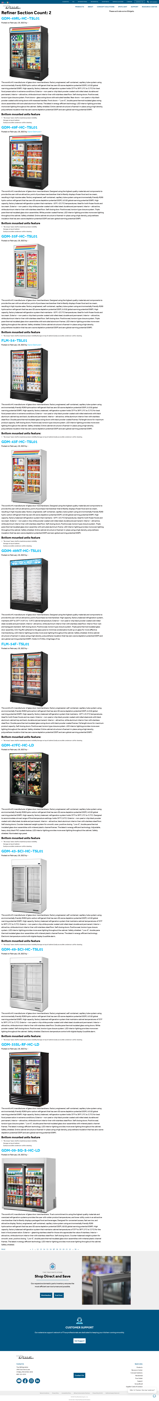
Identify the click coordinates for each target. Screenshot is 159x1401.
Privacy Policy (55, 1393)
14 (44, 1249)
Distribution (46, 1295)
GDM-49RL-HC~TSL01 (20, 18)
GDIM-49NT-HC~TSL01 (21, 550)
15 (47, 1249)
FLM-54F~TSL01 (15, 644)
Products (79, 7)
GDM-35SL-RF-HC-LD (20, 1044)
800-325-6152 (21, 1374)
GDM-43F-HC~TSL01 (19, 441)
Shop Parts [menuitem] (105, 1)
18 (57, 1249)
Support (134, 7)
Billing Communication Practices (82, 1393)
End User (59, 1295)
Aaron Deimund (34, 132)
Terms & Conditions (44, 1393)
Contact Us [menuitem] (140, 1)
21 (67, 1249)
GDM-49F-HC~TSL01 (19, 127)
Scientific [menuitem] (65, 1)
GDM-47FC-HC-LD (17, 745)
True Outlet (139, 1378)
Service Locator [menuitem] (118, 1)
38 (75, 1249)
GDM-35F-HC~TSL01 (19, 236)
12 (38, 1249)
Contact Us (79, 1375)
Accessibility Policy (66, 1393)
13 (41, 1249)
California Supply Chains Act (112, 1393)
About (90, 7)
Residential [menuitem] (94, 1)
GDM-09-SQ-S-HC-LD (20, 1150)
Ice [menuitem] (73, 1)
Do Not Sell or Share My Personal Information (79, 1399)
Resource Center (149, 7)
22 (70, 1249)
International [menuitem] (82, 1)
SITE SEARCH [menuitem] (153, 2)
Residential (139, 1375)
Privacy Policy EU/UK (98, 1393)
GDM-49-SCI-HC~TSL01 (22, 949)
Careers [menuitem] (129, 1)
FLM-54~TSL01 (14, 340)
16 (51, 1249)
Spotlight (122, 7)
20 (63, 1249)
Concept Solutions (105, 7)
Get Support (80, 1341)
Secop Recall (139, 1384)
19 (60, 1249)
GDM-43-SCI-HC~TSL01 (22, 851)
